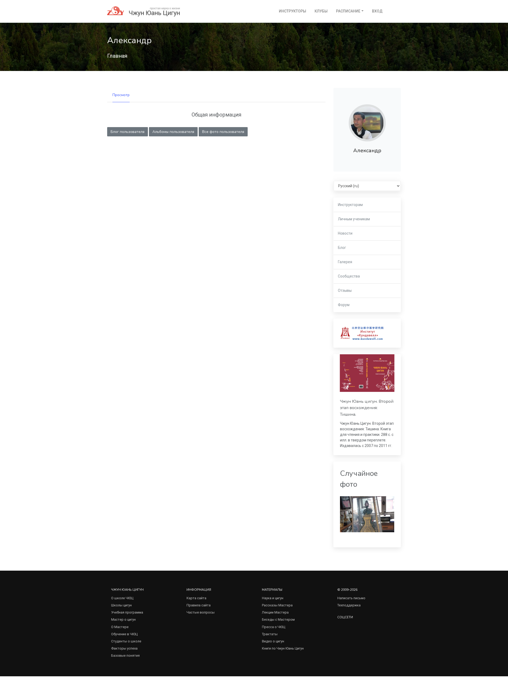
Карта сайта (196, 598)
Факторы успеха (124, 648)
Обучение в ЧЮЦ (124, 634)
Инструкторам (350, 205)
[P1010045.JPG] (367, 513)
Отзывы (345, 290)
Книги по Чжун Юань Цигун (283, 648)
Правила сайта (199, 605)
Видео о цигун (273, 641)
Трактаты (270, 634)
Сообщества (349, 276)
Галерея (345, 262)
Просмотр (121, 94)
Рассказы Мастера (277, 605)
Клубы (321, 11)
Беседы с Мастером (278, 619)
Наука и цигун (272, 598)
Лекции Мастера (275, 612)
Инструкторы (292, 11)
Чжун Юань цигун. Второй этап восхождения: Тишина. (366, 408)
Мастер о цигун (123, 619)
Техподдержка (349, 605)
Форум (344, 305)
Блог (342, 247)
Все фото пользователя (223, 131)
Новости (345, 233)
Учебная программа (127, 612)
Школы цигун (121, 605)
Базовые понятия (125, 655)
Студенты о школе (126, 641)
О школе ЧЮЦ (122, 598)
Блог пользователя (127, 131)
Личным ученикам (354, 219)
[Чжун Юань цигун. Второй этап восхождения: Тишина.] (367, 373)
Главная (117, 56)
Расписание (348, 11)
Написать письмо (351, 598)
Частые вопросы (201, 612)
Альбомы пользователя (173, 131)
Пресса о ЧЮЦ (273, 627)
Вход (377, 11)
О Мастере (120, 627)
